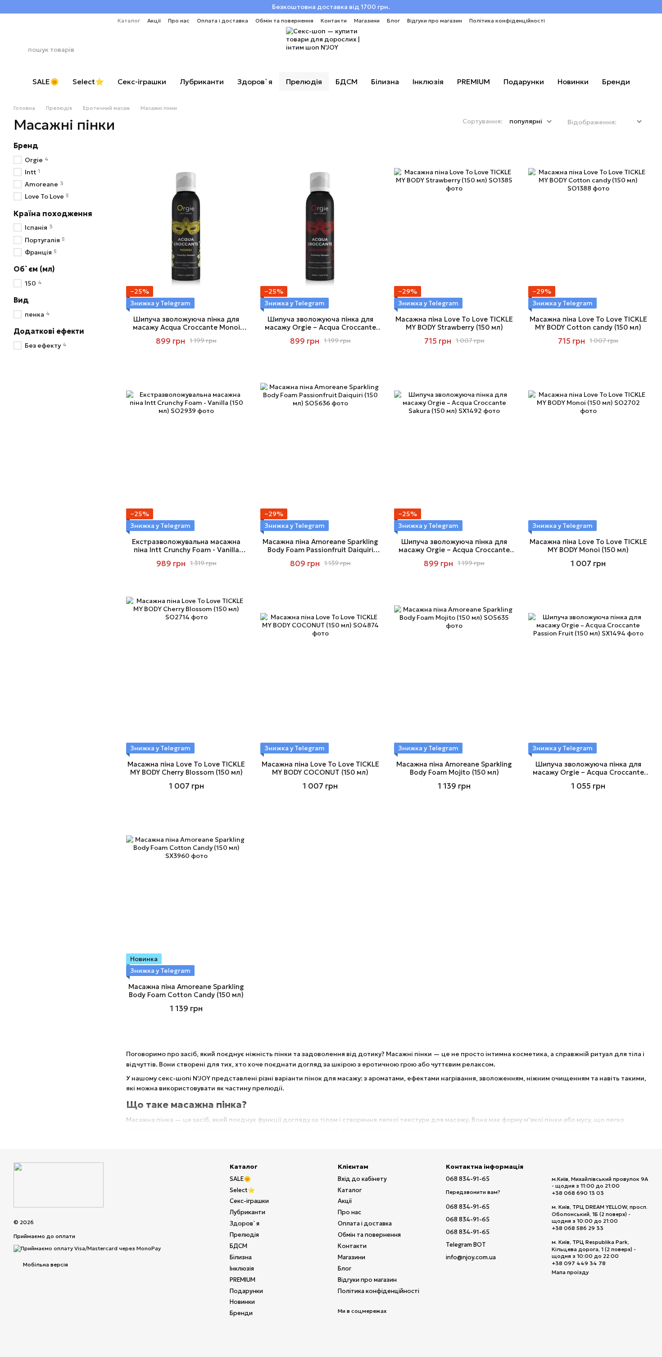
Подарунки (523, 81)
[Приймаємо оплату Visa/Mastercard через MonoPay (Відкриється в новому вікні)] (87, 1247)
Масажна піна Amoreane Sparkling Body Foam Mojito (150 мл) (454, 768)
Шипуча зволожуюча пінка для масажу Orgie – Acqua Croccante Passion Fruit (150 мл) (588, 772)
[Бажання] (618, 49)
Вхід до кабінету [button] (362, 1179)
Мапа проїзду (570, 1272)
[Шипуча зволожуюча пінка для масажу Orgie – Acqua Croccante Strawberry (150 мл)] (320, 228)
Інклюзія (428, 81)
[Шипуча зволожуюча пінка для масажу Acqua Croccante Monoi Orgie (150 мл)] (186, 228)
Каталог (129, 20)
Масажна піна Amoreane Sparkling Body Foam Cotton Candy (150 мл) (186, 990)
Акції (154, 20)
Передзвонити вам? (473, 1192)
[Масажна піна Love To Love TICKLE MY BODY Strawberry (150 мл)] (454, 228)
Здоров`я (254, 81)
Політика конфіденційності (507, 20)
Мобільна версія (45, 1264)
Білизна (385, 81)
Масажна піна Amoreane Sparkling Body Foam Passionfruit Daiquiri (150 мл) (320, 549)
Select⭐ (88, 81)
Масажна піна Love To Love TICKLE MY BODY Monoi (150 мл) (588, 545)
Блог (393, 20)
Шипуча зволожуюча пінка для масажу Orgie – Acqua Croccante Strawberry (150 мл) (320, 327)
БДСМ (347, 81)
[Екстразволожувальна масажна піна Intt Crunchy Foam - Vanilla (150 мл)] (186, 450)
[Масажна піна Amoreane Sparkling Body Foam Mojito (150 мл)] (454, 673)
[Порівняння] (594, 49)
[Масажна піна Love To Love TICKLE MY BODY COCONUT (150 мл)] (320, 673)
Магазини (367, 20)
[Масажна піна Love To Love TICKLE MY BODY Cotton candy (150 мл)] (588, 228)
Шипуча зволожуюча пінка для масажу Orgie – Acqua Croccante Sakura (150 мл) (454, 549)
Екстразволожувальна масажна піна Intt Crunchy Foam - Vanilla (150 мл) (186, 549)
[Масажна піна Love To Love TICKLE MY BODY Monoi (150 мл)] (588, 450)
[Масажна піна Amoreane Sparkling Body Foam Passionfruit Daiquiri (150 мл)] (320, 450)
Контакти (334, 20)
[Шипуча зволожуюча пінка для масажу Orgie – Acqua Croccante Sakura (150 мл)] (454, 450)
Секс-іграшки (142, 81)
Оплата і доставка (222, 20)
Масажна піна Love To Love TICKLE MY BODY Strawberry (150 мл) (454, 323)
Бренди (616, 81)
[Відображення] (632, 122)
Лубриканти (202, 81)
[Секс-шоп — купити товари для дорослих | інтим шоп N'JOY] (59, 1184)
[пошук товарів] (21, 49)
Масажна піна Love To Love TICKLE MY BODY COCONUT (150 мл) (320, 768)
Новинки (573, 81)
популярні (525, 121)
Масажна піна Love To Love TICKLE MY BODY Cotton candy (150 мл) (588, 323)
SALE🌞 (45, 81)
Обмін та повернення (284, 20)
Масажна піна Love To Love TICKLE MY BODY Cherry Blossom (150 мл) (186, 768)
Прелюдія (304, 81)
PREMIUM (473, 81)
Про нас (179, 20)
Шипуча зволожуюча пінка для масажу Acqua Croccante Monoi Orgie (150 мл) (186, 327)
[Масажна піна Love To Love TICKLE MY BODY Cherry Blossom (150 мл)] (186, 673)
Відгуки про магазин (434, 20)
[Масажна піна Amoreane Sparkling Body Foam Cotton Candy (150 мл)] (186, 895)
